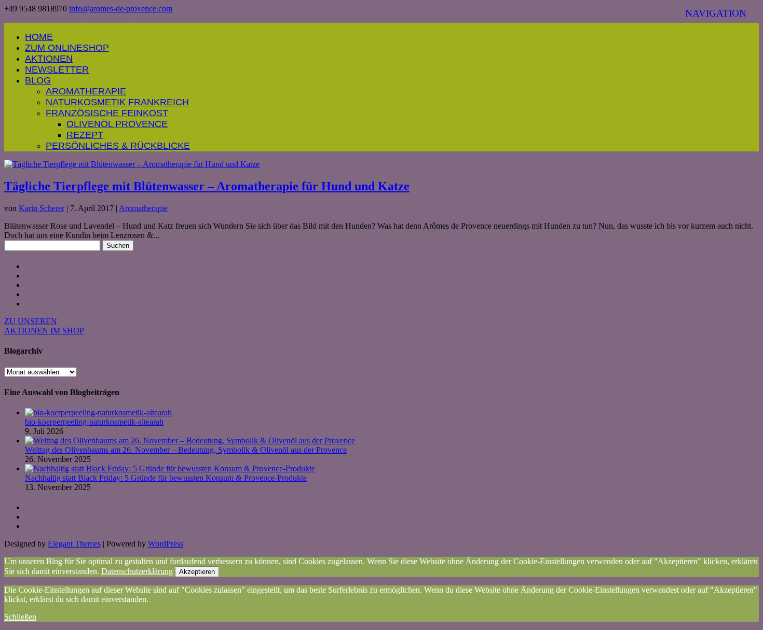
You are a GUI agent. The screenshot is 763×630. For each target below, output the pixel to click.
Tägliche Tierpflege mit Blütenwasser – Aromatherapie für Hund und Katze (207, 186)
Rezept (84, 135)
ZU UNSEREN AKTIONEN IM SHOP (44, 326)
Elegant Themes (74, 543)
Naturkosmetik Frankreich (117, 102)
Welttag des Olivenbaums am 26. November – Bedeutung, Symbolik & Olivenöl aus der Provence (186, 449)
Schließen (20, 616)
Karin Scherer (41, 208)
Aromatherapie (86, 91)
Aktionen (49, 58)
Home (39, 37)
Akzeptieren (197, 572)
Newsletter (57, 69)
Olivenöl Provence (117, 124)
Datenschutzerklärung (137, 571)
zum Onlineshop (67, 48)
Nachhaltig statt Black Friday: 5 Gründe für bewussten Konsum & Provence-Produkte (166, 477)
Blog (38, 80)
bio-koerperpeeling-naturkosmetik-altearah (94, 421)
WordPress (165, 543)
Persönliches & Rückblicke (118, 146)
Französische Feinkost (107, 113)
